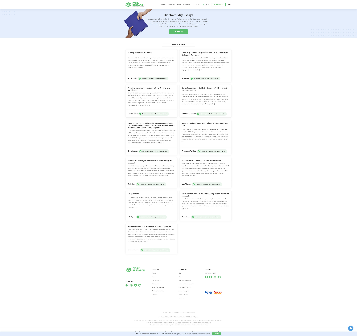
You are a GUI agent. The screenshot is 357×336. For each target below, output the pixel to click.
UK (229, 4)
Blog (179, 273)
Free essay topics (183, 291)
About (154, 273)
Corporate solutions (158, 291)
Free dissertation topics (185, 287)
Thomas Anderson (189, 113)
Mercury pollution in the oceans (140, 53)
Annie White (132, 78)
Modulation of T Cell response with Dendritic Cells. (201, 161)
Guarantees (186, 4)
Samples (180, 298)
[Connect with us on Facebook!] (127, 285)
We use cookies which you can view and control (196, 334)
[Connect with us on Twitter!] (135, 285)
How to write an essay (184, 280)
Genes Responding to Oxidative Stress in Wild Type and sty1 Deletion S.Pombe (205, 89)
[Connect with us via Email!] (215, 277)
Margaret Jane (133, 250)
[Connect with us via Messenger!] (210, 277)
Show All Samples (178, 45)
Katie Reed (186, 217)
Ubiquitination (133, 194)
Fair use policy (156, 280)
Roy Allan (185, 78)
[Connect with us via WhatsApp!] (206, 277)
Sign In (207, 4)
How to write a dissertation (186, 284)
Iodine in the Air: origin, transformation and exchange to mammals (150, 162)
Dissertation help (183, 294)
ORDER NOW (218, 5)
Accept (216, 334)
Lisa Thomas (186, 184)
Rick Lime (131, 184)
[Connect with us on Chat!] (219, 277)
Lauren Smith (133, 113)
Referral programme (158, 287)
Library (180, 277)
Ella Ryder (132, 217)
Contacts (154, 294)
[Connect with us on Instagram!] (131, 285)
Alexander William (189, 151)
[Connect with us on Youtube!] (139, 285)
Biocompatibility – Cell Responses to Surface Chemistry (149, 227)
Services (162, 4)
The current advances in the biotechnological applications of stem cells (205, 195)
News (153, 277)
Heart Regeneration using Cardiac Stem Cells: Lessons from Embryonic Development (205, 54)
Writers (178, 4)
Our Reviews (196, 4)
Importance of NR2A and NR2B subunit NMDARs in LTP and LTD (205, 124)
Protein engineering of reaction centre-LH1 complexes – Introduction (149, 89)
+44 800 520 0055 (210, 273)
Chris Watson (133, 151)
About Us (171, 4)
